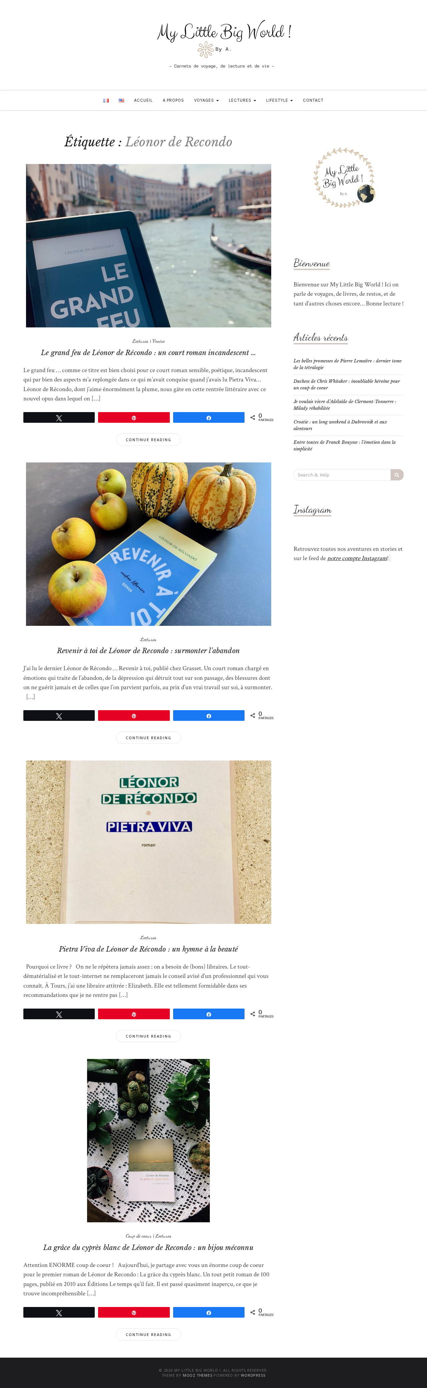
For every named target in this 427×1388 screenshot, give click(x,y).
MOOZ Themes (197, 1375)
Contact (313, 100)
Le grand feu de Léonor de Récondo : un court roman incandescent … (148, 353)
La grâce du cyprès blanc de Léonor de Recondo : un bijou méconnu (148, 1248)
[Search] (397, 474)
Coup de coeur (138, 1236)
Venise (158, 341)
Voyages (205, 100)
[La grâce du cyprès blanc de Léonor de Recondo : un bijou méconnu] (148, 1140)
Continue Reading (148, 439)
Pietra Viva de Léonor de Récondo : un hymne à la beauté (148, 949)
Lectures (241, 100)
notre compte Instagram (357, 558)
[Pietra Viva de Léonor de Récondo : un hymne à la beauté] (148, 842)
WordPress (253, 1375)
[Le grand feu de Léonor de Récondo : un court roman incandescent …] (148, 245)
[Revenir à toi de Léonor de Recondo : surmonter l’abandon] (148, 543)
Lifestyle (278, 100)
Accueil (143, 100)
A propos (173, 100)
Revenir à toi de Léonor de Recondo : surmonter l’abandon (148, 651)
